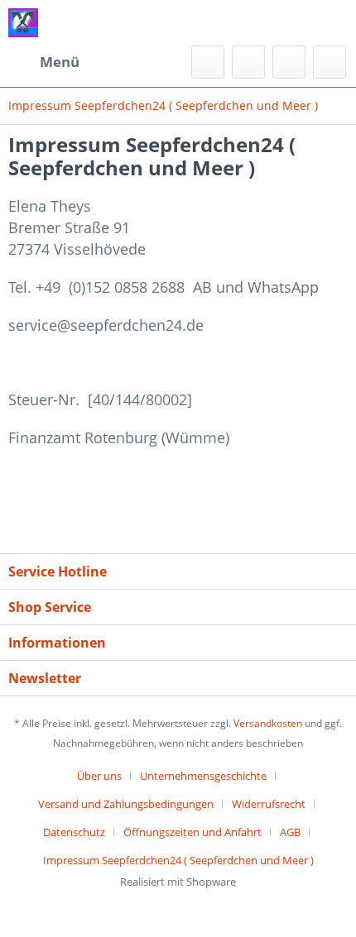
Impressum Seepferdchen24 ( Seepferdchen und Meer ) (178, 860)
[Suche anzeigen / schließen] (207, 62)
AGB (290, 832)
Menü (59, 61)
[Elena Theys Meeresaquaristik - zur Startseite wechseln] (23, 22)
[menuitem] (44, 62)
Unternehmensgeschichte (203, 775)
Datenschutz (74, 832)
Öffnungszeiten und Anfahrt (192, 832)
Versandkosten (267, 723)
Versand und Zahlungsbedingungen (126, 803)
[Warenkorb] (329, 62)
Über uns (99, 775)
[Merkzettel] (248, 62)
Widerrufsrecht (268, 803)
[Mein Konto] (288, 62)
